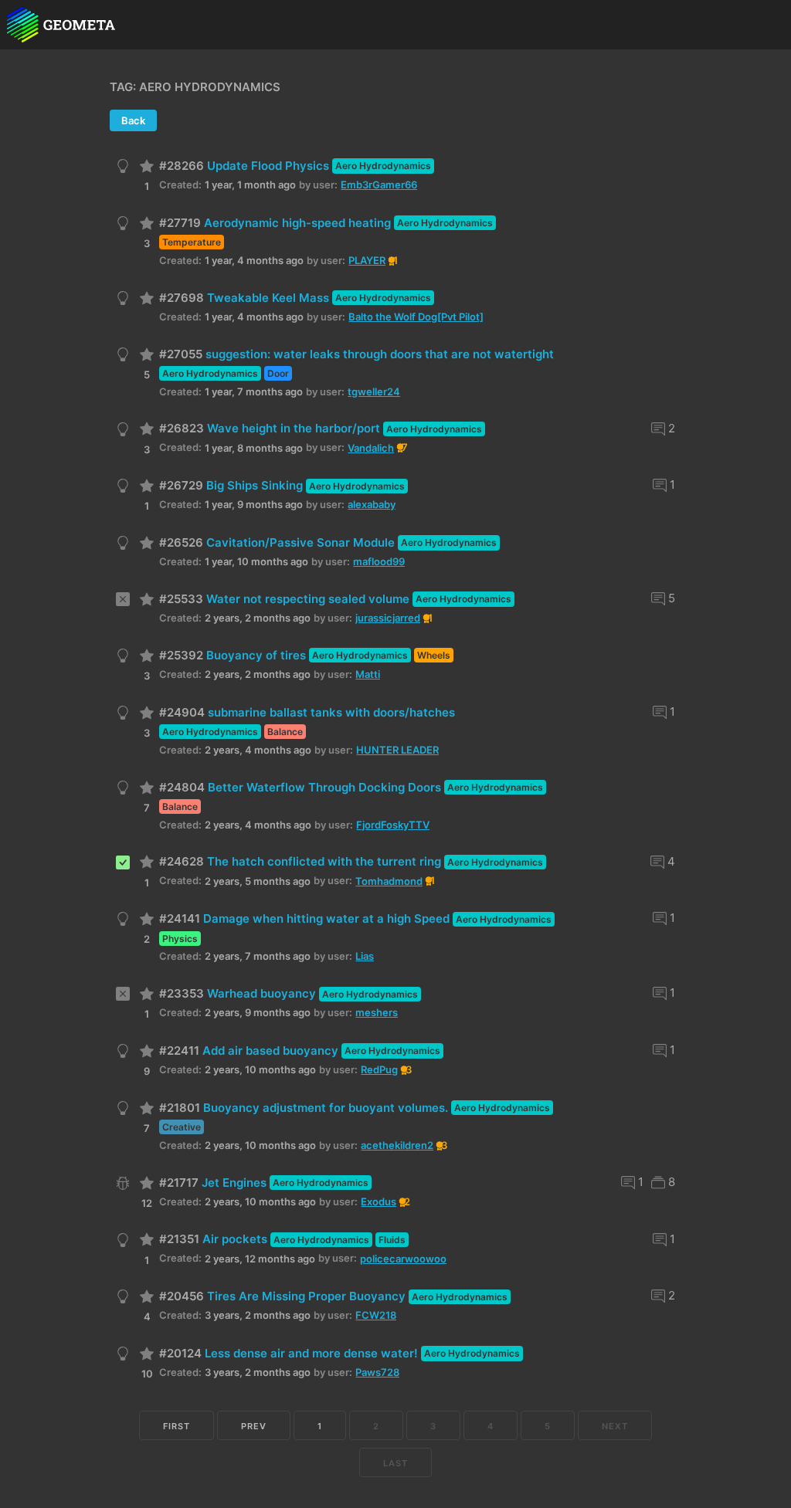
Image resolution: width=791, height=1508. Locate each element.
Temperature (191, 242)
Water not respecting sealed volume (307, 598)
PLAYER (366, 260)
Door (278, 373)
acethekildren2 (397, 1145)
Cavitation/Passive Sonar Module (300, 542)
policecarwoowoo (403, 1258)
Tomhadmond (389, 881)
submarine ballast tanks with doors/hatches (331, 712)
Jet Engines (234, 1182)
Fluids (392, 1239)
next (615, 1426)
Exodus (378, 1201)
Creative (181, 1127)
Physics (180, 938)
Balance (285, 731)
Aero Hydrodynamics (383, 165)
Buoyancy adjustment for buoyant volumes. (325, 1107)
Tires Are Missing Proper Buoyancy (306, 1296)
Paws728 (377, 1372)
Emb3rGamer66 (379, 184)
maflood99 (379, 561)
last (395, 1463)
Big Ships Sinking (254, 485)
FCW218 (375, 1315)
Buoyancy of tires (256, 655)
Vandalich (371, 448)
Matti (367, 674)
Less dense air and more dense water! (311, 1353)
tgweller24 (374, 391)
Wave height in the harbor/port (293, 428)
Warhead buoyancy (261, 993)
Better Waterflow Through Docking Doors (324, 787)
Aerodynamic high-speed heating (297, 222)
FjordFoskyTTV (392, 824)
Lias (364, 956)
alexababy (372, 504)
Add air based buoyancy (270, 1050)
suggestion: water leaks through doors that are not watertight (379, 354)
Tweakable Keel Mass (268, 297)
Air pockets (234, 1239)
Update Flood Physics (268, 165)
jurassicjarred (387, 618)
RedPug (379, 1069)
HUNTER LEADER (397, 750)
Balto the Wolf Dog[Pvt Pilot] (416, 316)
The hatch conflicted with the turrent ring (324, 861)
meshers (376, 1012)
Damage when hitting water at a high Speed (326, 918)
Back (133, 120)
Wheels (433, 655)
